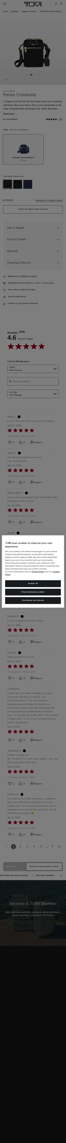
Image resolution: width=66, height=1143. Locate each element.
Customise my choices (33, 601)
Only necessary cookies (33, 592)
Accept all (33, 583)
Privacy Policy (38, 572)
